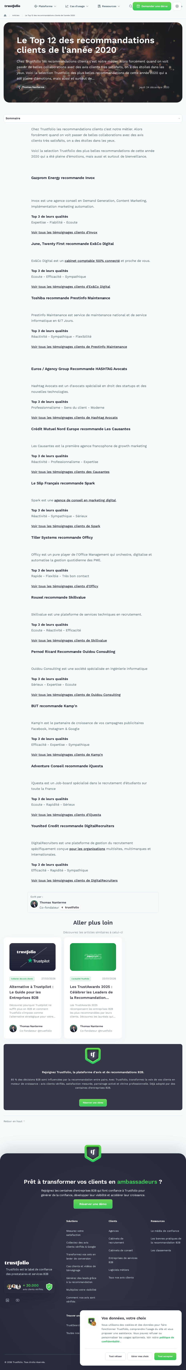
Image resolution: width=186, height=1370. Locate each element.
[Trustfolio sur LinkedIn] (7, 1300)
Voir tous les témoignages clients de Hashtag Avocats (74, 417)
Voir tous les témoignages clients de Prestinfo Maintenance (79, 347)
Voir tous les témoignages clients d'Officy (64, 586)
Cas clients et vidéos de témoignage (81, 1268)
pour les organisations (87, 849)
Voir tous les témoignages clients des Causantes (70, 472)
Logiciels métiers (119, 1269)
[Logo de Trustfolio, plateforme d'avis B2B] (12, 6)
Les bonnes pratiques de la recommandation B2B (166, 1240)
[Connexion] (177, 6)
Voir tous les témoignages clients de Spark (65, 526)
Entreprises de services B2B (123, 1260)
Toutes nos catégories (79, 1333)
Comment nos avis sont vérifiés (80, 1299)
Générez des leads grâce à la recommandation (81, 1280)
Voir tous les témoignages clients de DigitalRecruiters (74, 880)
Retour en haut (13, 1121)
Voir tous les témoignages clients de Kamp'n (67, 754)
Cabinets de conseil (121, 1250)
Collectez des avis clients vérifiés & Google (81, 1244)
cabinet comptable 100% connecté (92, 261)
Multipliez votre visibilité (81, 1289)
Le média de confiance (165, 1230)
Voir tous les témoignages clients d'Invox (64, 232)
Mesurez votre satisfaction (75, 1232)
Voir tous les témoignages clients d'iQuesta (66, 815)
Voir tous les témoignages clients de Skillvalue (69, 640)
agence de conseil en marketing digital (85, 500)
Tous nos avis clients (121, 1277)
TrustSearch (73, 1325)
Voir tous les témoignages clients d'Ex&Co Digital (70, 286)
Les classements (161, 1250)
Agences (114, 1230)
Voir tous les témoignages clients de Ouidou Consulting (76, 695)
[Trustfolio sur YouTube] (18, 1300)
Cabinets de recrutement (116, 1240)
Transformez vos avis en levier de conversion (81, 1256)
